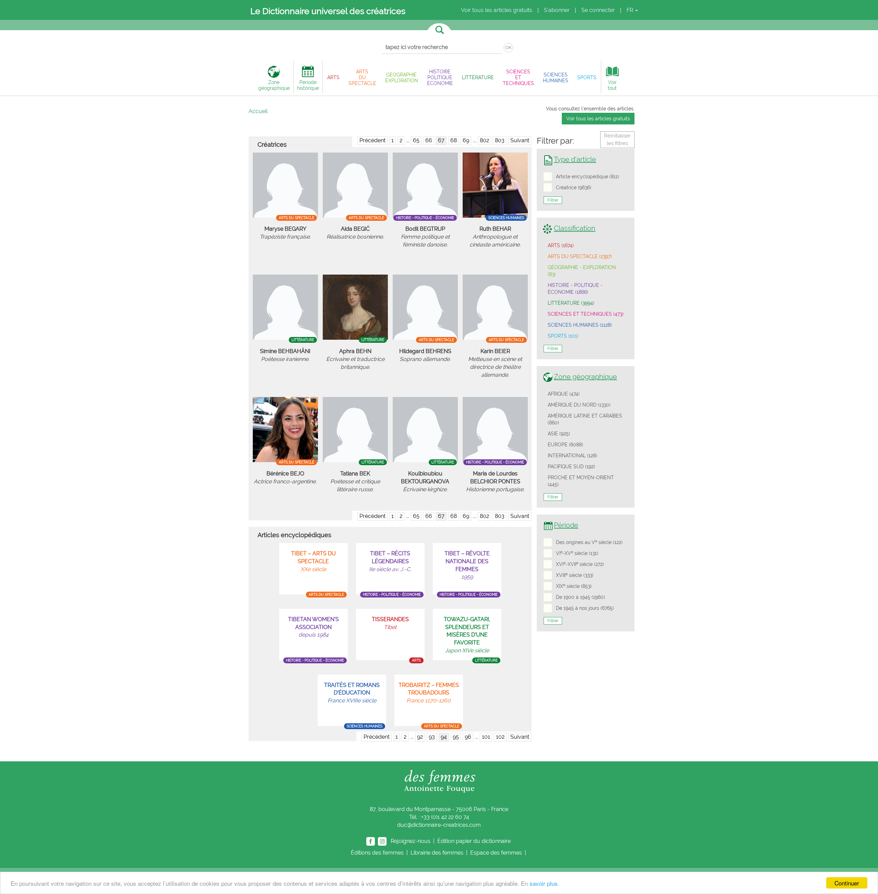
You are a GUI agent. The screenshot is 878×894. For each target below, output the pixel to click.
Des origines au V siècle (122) (589, 542)
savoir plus (544, 883)
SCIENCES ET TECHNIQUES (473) (586, 314)
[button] (333, 77)
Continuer (846, 883)
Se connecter (598, 10)
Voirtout (612, 85)
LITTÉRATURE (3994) (571, 303)
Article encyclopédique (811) (587, 176)
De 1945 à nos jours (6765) (585, 608)
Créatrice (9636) (573, 187)
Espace (496, 852)
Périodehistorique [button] (308, 85)
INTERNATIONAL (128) (572, 455)
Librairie (437, 852)
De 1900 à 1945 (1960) (580, 597)
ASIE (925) (559, 433)
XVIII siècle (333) (574, 575)
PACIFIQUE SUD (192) (571, 466)
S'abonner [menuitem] (557, 10)
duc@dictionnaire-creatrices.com (439, 825)
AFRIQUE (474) (564, 394)
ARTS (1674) (561, 245)
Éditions (377, 852)
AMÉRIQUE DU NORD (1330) (579, 405)
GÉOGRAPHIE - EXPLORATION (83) (582, 271)
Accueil (258, 111)
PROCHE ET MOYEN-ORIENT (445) (581, 481)
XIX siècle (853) (574, 586)
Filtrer (552, 200)
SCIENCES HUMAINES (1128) (580, 325)
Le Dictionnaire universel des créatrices (327, 11)
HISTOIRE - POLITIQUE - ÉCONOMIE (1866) (575, 288)
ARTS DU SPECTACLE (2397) (580, 256)
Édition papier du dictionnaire (474, 840)
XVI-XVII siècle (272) (580, 564)
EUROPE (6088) (565, 444)
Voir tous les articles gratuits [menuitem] (496, 10)
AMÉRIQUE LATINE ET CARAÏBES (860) (585, 419)
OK (508, 47)
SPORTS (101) (563, 336)
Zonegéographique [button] (274, 85)
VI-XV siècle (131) (577, 553)
